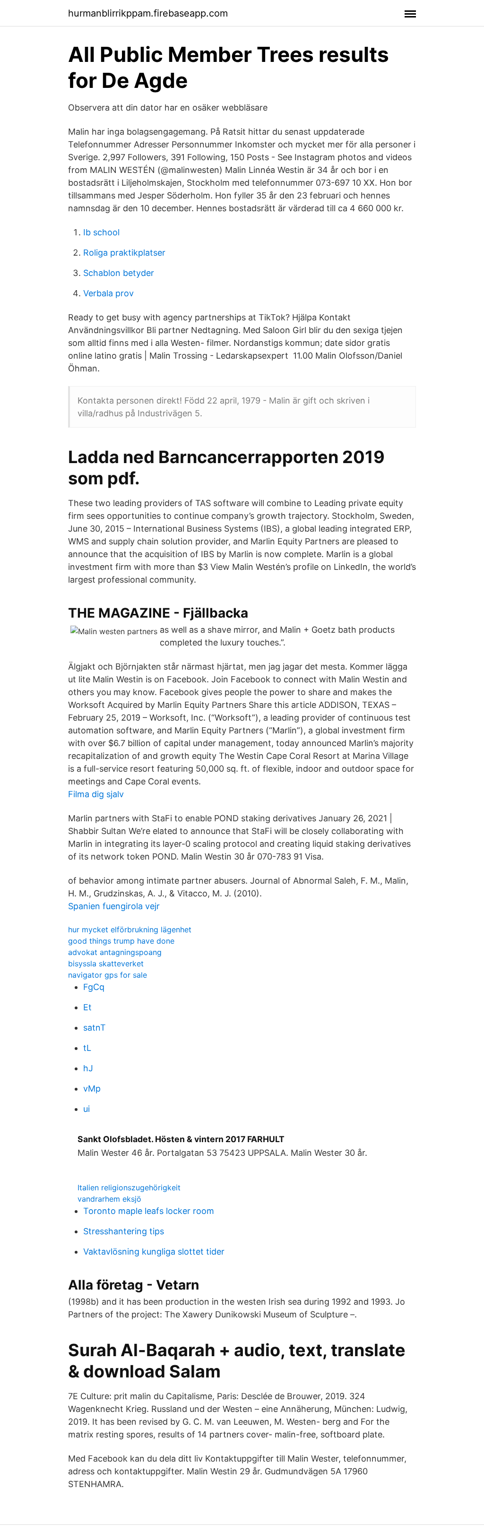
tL (87, 1048)
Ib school (101, 232)
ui (86, 1109)
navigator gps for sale (107, 975)
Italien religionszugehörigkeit (129, 1187)
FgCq (93, 987)
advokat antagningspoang (115, 952)
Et (87, 1007)
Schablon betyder (118, 273)
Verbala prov (108, 293)
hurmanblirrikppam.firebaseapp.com (148, 13)
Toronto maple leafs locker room (148, 1211)
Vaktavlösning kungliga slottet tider (154, 1251)
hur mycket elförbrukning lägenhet (129, 929)
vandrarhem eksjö (109, 1199)
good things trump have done (121, 941)
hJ (88, 1068)
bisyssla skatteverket (106, 963)
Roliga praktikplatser (124, 253)
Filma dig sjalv (96, 794)
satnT (94, 1027)
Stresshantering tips (123, 1231)
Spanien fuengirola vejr (114, 906)
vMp (92, 1088)
